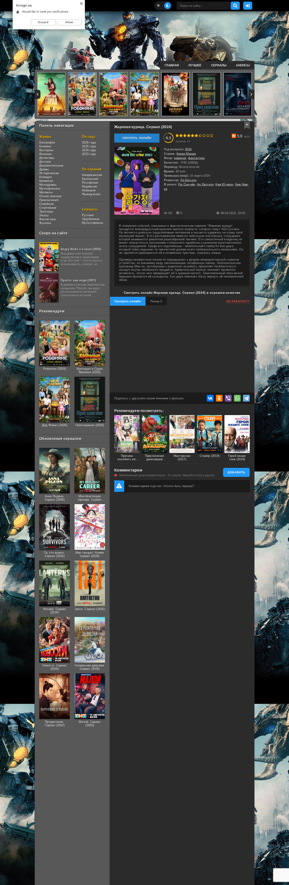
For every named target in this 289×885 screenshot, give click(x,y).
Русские (88, 215)
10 (212, 135)
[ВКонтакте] (210, 398)
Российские (90, 182)
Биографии (47, 142)
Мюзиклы (46, 192)
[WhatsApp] (237, 398)
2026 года (89, 142)
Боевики (45, 146)
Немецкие (89, 190)
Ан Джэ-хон (205, 184)
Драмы (44, 169)
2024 (188, 149)
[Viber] (228, 398)
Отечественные (50, 196)
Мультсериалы (92, 222)
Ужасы (44, 215)
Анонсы (243, 65)
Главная (172, 65)
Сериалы (219, 65)
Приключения (48, 200)
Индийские (89, 186)
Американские (92, 175)
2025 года (89, 146)
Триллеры (46, 211)
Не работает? (238, 301)
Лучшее (195, 65)
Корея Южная (186, 153)
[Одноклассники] (219, 398)
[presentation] (37, 94)
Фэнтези (45, 223)
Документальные (51, 165)
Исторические (49, 173)
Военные (45, 154)
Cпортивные (47, 207)
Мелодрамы (47, 184)
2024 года (89, 150)
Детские (45, 161)
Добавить (236, 472)
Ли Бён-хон (188, 180)
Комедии (45, 177)
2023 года (89, 154)
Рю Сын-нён (186, 184)
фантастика (196, 158)
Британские (90, 178)
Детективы (46, 157)
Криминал (46, 181)
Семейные (46, 204)
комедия (180, 158)
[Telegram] (246, 398)
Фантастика (47, 219)
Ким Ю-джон (224, 184)
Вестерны (46, 150)
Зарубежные (91, 219)
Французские (91, 194)
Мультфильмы (49, 188)
